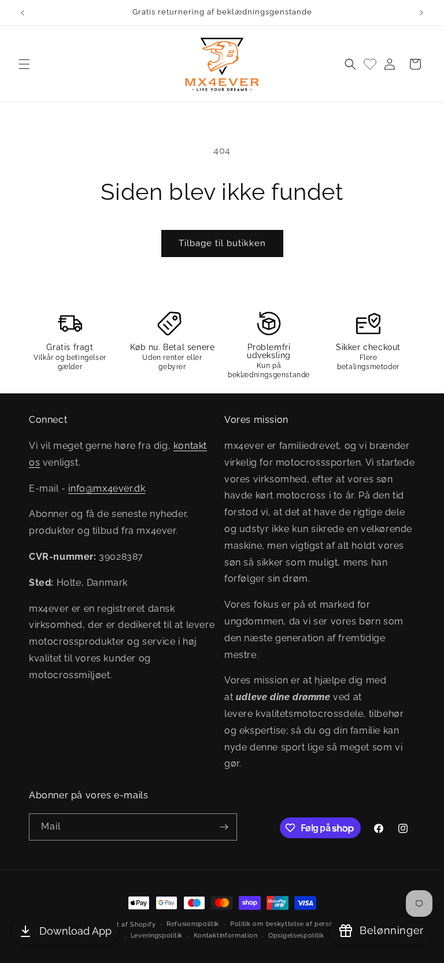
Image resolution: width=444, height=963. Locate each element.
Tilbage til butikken (222, 243)
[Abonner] (223, 827)
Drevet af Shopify (126, 924)
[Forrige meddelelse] (22, 12)
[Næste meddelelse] (421, 12)
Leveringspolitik (157, 935)
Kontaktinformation (226, 935)
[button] (24, 64)
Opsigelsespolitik (296, 935)
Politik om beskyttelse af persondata (291, 924)
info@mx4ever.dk (106, 488)
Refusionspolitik (192, 924)
